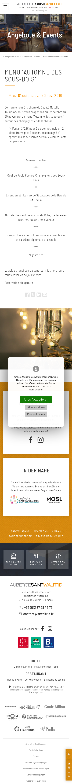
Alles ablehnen (36, 407)
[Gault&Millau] (54, 707)
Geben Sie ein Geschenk (58, 563)
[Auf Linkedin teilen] (39, 296)
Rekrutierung (20, 530)
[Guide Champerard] (24, 728)
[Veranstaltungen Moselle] (54, 500)
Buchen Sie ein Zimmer (13, 563)
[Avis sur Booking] (49, 647)
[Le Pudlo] (48, 729)
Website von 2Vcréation (36, 781)
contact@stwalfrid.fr (38, 614)
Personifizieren (36, 414)
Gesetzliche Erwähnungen (36, 744)
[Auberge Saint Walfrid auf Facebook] (31, 440)
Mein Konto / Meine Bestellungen (36, 769)
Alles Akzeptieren (36, 399)
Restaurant (36, 674)
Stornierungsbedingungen (36, 762)
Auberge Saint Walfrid (12, 57)
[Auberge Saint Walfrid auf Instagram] (41, 440)
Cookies (36, 756)
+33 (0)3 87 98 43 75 (38, 608)
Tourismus (41, 530)
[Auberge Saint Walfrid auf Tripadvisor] (36, 647)
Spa (56, 666)
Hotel (36, 661)
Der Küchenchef (33, 679)
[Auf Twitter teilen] (33, 296)
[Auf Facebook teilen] (27, 296)
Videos (56, 530)
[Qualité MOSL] (13, 716)
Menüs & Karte (14, 679)
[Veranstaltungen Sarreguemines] (24, 500)
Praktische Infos (43, 666)
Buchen (69, 768)
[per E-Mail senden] (44, 296)
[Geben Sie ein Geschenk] (69, 754)
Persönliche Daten (36, 750)
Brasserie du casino (49, 536)
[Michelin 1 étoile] (23, 647)
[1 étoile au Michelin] (29, 707)
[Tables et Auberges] (55, 717)
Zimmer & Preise (23, 666)
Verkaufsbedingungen (36, 775)
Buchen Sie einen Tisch (36, 563)
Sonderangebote (20, 536)
